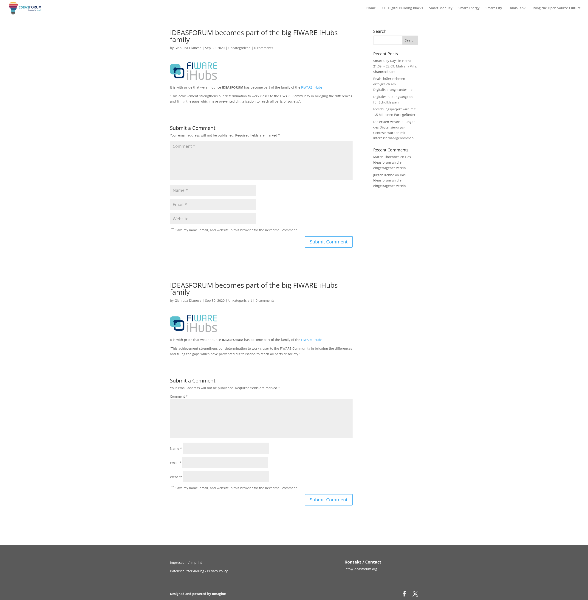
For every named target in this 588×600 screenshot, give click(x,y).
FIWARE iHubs (311, 87)
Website (176, 477)
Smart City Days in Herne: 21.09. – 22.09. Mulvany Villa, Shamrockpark (395, 66)
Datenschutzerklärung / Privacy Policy (199, 571)
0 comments (263, 48)
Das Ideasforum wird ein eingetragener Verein (392, 162)
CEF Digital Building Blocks (402, 8)
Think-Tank (517, 8)
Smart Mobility (440, 8)
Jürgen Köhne (383, 175)
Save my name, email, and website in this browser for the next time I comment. (236, 230)
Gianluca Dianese (188, 48)
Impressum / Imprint (186, 562)
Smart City (494, 8)
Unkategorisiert (240, 300)
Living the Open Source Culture (556, 8)
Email (175, 462)
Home (371, 8)
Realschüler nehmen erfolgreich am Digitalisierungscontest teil (393, 84)
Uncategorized (239, 48)
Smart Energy (469, 8)
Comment (179, 396)
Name (176, 448)
